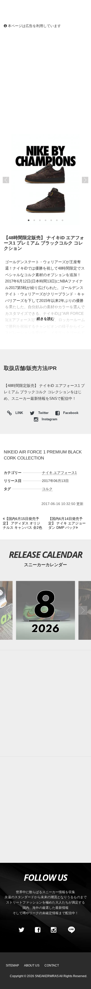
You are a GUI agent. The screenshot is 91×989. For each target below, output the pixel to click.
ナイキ (47, 473)
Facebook (70, 413)
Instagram (49, 419)
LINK (18, 413)
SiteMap (12, 965)
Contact (51, 965)
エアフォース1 (65, 473)
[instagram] (53, 929)
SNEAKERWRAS (47, 976)
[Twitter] (21, 929)
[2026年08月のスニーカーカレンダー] (45, 610)
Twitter (43, 413)
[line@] (69, 929)
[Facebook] (37, 929)
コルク (47, 489)
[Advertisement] (45, 80)
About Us (31, 965)
